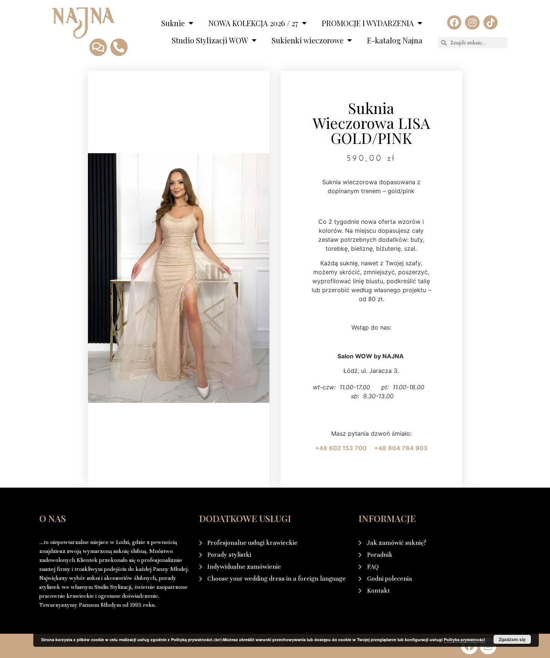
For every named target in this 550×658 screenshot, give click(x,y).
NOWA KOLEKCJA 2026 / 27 (253, 23)
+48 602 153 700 (344, 448)
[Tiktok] (490, 22)
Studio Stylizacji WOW (210, 40)
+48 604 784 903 (401, 448)
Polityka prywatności (464, 639)
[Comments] (98, 47)
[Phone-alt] (119, 47)
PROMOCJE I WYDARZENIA (368, 23)
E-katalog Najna (394, 40)
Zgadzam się (512, 639)
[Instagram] (472, 22)
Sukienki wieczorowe (307, 40)
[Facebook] (454, 22)
